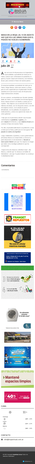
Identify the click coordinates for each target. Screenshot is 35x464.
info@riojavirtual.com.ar (13, 439)
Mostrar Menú (18, 22)
